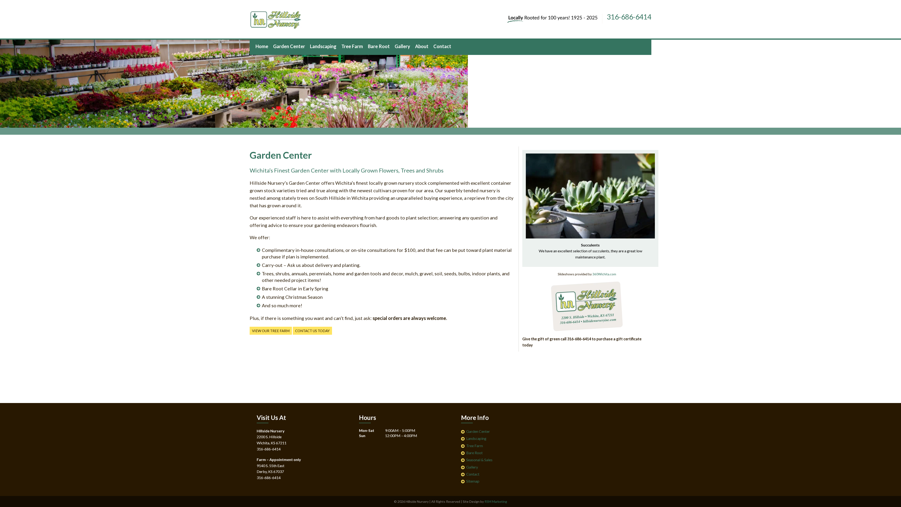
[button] (530, 192)
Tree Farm (474, 445)
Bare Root (474, 452)
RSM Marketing (496, 501)
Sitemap (472, 481)
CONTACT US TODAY (312, 331)
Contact (472, 474)
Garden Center (478, 431)
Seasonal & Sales (479, 459)
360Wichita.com (604, 274)
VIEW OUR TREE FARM (271, 331)
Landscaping (476, 438)
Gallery (472, 467)
